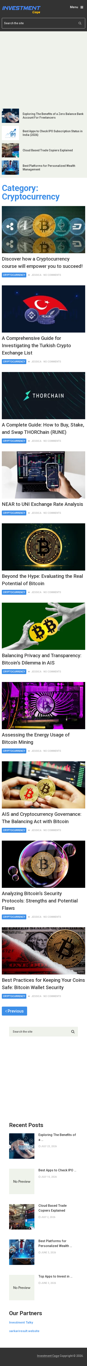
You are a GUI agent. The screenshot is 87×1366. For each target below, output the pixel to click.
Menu (74, 7)
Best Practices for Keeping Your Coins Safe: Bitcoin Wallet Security (43, 983)
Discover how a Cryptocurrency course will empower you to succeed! (42, 262)
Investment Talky (21, 1322)
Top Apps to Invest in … (55, 1276)
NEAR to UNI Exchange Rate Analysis (42, 504)
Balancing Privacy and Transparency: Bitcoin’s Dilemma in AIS (41, 659)
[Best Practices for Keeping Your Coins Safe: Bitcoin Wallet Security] (43, 950)
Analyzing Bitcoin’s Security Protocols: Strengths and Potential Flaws (40, 901)
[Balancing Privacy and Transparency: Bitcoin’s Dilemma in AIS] (43, 626)
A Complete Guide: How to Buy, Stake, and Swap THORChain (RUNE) (43, 428)
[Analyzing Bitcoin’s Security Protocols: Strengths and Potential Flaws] (43, 864)
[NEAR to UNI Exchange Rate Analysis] (43, 475)
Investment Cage (48, 1355)
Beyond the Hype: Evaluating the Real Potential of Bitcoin (42, 579)
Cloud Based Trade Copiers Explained (48, 150)
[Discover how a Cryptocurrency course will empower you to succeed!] (43, 229)
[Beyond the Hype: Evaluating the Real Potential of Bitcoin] (43, 547)
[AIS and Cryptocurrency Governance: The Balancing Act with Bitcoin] (43, 784)
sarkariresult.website (24, 1331)
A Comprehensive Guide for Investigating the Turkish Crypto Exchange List (36, 345)
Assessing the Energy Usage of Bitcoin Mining (36, 738)
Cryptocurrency (14, 275)
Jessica (36, 275)
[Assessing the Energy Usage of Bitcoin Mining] (43, 705)
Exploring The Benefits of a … (57, 1137)
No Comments (52, 275)
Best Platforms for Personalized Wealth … (55, 1243)
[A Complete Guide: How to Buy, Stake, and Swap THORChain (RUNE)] (43, 395)
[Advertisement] (43, 69)
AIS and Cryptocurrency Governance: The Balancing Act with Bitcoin (41, 817)
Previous (15, 1011)
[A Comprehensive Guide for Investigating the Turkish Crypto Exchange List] (43, 309)
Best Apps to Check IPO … (57, 1170)
